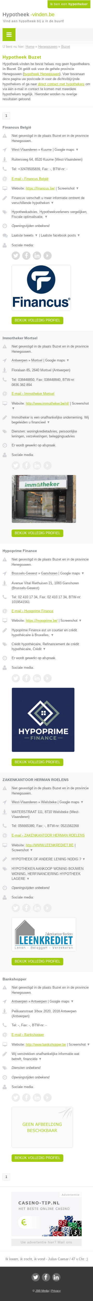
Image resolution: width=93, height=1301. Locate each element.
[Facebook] (46, 1277)
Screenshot (68, 188)
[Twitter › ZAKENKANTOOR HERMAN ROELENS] (16, 908)
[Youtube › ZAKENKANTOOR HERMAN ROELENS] (47, 908)
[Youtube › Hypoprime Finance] (47, 678)
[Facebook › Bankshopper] (26, 1097)
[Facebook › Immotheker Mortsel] (26, 465)
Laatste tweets (25, 235)
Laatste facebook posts (60, 235)
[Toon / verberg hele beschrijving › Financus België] (51, 200)
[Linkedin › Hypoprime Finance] (37, 678)
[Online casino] (46, 1194)
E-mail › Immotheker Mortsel (33, 394)
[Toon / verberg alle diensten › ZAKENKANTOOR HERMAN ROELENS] (51, 873)
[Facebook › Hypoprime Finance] (26, 678)
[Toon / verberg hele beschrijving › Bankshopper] (51, 1056)
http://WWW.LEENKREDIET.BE (50, 845)
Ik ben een (69, 4)
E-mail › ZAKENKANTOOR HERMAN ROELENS (48, 835)
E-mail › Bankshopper (28, 1035)
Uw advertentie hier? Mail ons (46, 1242)
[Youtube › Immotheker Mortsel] (47, 465)
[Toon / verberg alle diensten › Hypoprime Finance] (51, 647)
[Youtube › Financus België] (47, 255)
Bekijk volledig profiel (37, 320)
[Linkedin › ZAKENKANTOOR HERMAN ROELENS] (37, 908)
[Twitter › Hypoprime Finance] (16, 678)
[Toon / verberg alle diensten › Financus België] (51, 214)
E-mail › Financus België (30, 179)
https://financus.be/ (40, 188)
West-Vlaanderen (24, 150)
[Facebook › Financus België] (26, 255)
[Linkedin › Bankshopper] (37, 1097)
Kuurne (46, 150)
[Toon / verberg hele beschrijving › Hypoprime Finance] (51, 633)
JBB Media (42, 1290)
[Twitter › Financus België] (16, 255)
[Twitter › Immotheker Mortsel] (16, 465)
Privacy (56, 1290)
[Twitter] (36, 1277)
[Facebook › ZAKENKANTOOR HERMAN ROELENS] (26, 908)
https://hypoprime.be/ (42, 620)
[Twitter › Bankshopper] (16, 1097)
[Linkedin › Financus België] (37, 255)
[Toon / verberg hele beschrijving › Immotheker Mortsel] (51, 420)
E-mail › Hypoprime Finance (32, 611)
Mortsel (36, 360)
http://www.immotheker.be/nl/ (47, 403)
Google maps (67, 150)
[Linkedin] (56, 1277)
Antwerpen (19, 360)
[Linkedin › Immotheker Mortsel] (37, 465)
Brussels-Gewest (24, 573)
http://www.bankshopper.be (46, 1044)
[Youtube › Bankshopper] (47, 1097)
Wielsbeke (49, 802)
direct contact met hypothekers (61, 84)
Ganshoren (49, 573)
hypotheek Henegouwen (41, 74)
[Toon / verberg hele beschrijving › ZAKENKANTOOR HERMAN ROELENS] (51, 859)
